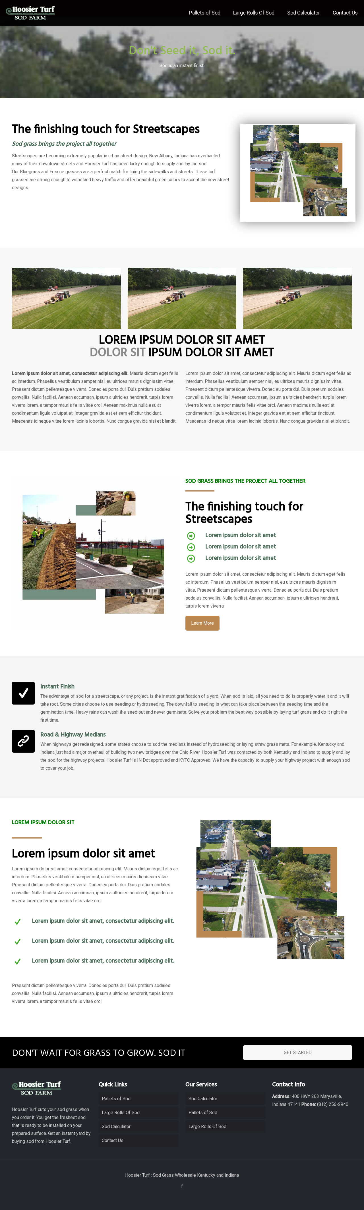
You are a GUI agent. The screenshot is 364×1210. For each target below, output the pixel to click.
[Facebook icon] (182, 1186)
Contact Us (112, 1140)
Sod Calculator (116, 1126)
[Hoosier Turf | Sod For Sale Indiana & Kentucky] (30, 13)
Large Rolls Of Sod (121, 1112)
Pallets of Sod (116, 1098)
